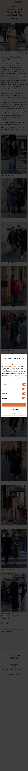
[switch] (24, 389)
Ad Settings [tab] (17, 358)
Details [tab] (10, 358)
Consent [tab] (4, 358)
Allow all (14, 404)
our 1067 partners (11, 366)
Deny (14, 413)
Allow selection (14, 409)
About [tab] (24, 358)
